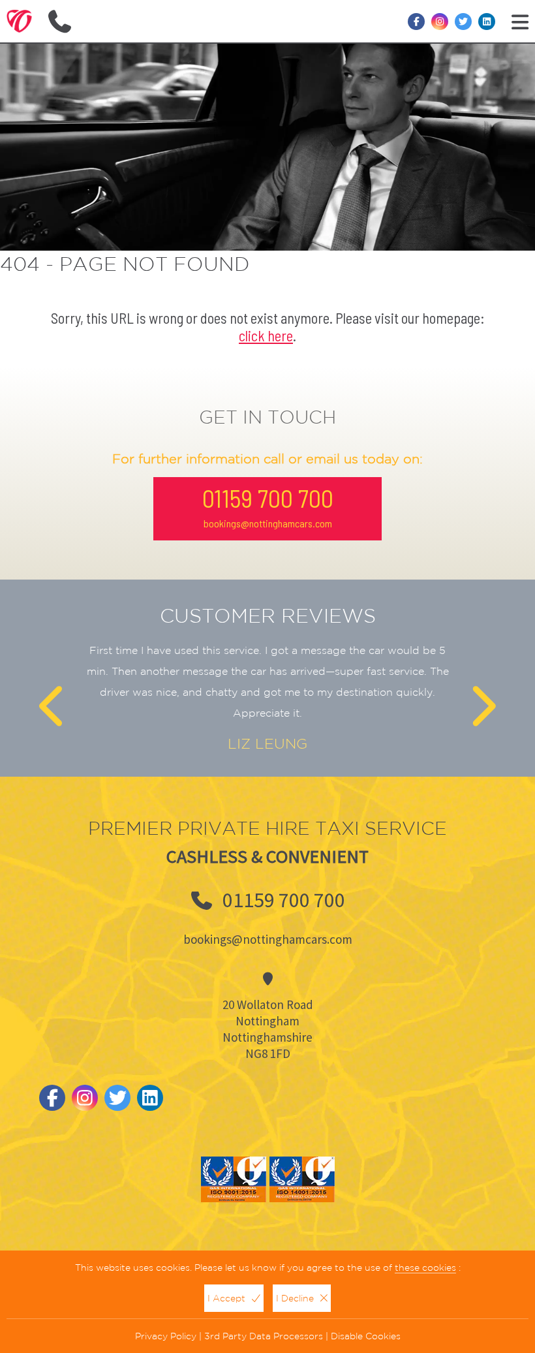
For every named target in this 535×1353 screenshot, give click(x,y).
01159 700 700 (267, 498)
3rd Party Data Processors (263, 1336)
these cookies (425, 1267)
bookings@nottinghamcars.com (268, 523)
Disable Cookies (366, 1336)
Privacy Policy (165, 1336)
